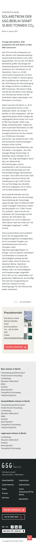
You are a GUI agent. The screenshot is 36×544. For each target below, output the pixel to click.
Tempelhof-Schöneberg (11, 392)
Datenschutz (24, 484)
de (3, 527)
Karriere (5, 497)
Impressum (24, 480)
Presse (5, 493)
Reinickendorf (7, 389)
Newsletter (23, 499)
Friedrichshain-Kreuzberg (11, 375)
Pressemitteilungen (10, 12)
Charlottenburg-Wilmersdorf (13, 373)
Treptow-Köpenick (8, 395)
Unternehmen (8, 484)
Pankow (4, 387)
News (4, 489)
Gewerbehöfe (8, 480)
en (7, 527)
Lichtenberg (6, 378)
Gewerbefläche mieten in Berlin (15, 401)
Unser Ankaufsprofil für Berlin (26, 492)
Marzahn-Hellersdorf (9, 381)
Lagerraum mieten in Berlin (13, 433)
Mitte (3, 384)
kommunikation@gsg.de (14, 338)
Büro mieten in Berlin (11, 369)
